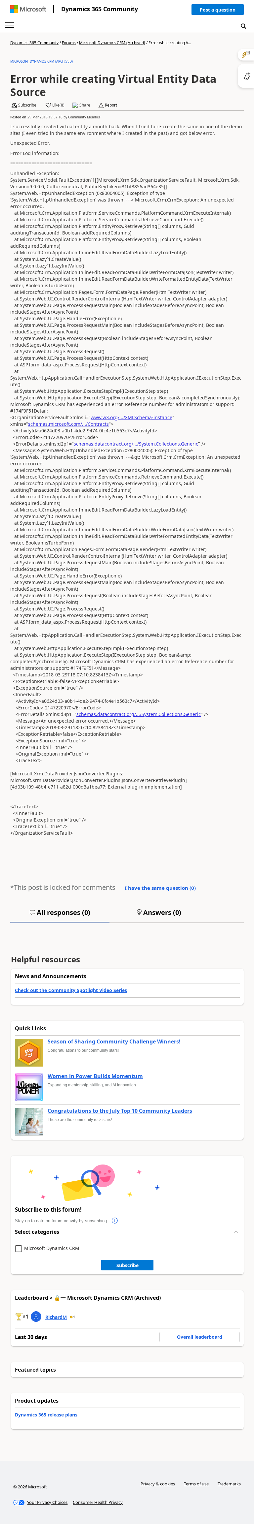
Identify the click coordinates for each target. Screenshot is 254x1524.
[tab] (59, 915)
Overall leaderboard (199, 1337)
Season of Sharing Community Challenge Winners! (114, 1042)
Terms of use (196, 1484)
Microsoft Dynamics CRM (51, 1248)
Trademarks (229, 1484)
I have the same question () (160, 888)
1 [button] (74, 1317)
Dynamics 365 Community (99, 9)
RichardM (56, 1317)
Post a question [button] (217, 10)
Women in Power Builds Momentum (95, 1076)
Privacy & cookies (158, 1484)
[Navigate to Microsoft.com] (28, 9)
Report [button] (111, 105)
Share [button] (84, 105)
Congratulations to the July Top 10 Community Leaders (120, 1111)
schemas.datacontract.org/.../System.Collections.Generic (136, 444)
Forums (69, 43)
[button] (217, 11)
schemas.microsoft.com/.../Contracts (68, 424)
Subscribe (127, 1265)
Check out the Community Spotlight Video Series (71, 990)
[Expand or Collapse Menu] (9, 25)
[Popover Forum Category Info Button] (115, 1221)
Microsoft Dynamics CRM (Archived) (112, 43)
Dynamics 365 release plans (46, 1415)
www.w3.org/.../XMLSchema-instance (131, 417)
